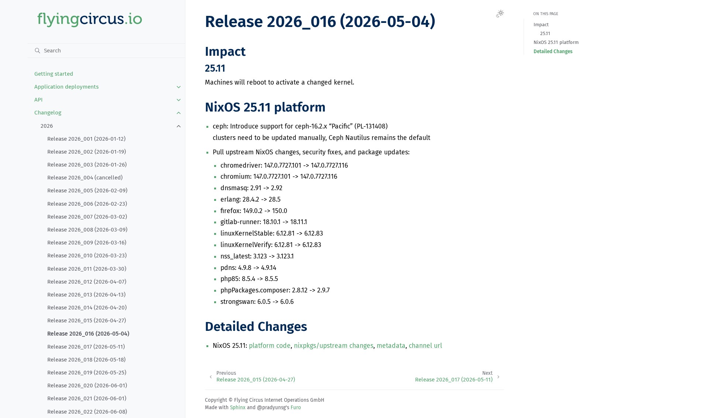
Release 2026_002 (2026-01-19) (86, 151)
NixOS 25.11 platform (556, 42)
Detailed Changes (553, 51)
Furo (296, 407)
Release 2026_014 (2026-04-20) (87, 307)
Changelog (47, 112)
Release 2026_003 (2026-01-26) (87, 164)
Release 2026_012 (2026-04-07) (86, 281)
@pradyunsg (271, 407)
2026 (47, 126)
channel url (425, 346)
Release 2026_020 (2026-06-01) (87, 385)
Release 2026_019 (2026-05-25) (86, 372)
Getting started (53, 74)
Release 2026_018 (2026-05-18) (86, 359)
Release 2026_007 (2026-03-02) (87, 216)
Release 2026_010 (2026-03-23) (87, 255)
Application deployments (66, 86)
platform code (270, 346)
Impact (541, 24)
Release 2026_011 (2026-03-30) (86, 268)
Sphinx (238, 407)
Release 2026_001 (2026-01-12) (86, 139)
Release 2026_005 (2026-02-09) (87, 190)
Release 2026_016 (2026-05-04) (88, 333)
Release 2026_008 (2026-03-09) (87, 229)
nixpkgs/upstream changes (333, 346)
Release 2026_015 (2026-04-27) (86, 320)
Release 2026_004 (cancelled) (85, 177)
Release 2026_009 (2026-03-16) (86, 242)
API (38, 99)
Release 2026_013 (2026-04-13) (86, 294)
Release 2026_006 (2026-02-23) (87, 204)
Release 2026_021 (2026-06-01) (86, 398)
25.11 (545, 33)
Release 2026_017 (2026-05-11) (86, 346)
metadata (391, 346)
